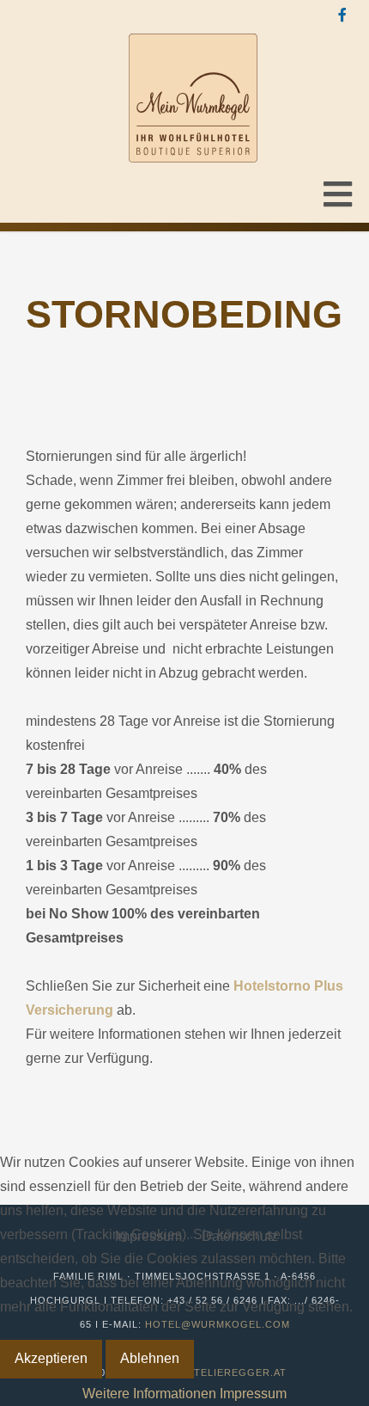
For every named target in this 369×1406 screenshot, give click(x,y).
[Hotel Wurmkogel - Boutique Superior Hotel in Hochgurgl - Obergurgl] (193, 98)
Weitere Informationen (149, 1393)
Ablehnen (149, 1358)
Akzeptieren (51, 1358)
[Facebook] (342, 15)
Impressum (253, 1393)
